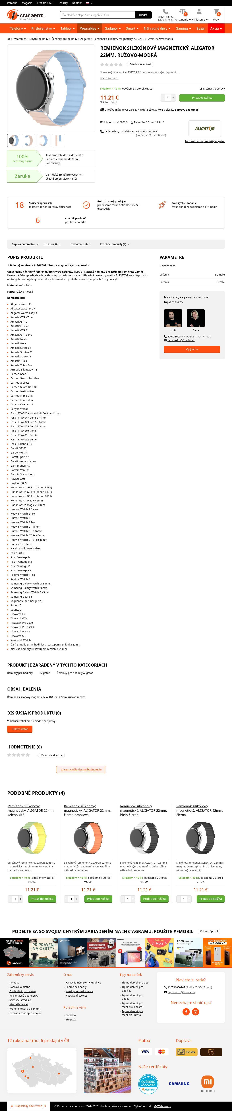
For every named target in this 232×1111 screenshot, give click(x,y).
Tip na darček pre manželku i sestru (132, 1005)
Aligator (85, 39)
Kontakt (77, 3)
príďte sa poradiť (75, 222)
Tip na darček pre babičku (132, 988)
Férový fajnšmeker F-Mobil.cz (83, 982)
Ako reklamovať (18, 1004)
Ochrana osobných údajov (25, 1013)
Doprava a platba (19, 987)
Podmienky (53, 163)
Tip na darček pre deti (135, 982)
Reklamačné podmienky (23, 995)
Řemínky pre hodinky (64, 39)
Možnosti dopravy (214, 88)
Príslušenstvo (42, 28)
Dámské (220, 274)
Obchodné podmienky (22, 991)
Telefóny (17, 28)
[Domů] (8, 39)
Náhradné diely (156, 28)
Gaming (182, 28)
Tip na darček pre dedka (132, 997)
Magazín (27, 3)
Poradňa (12, 3)
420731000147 (189, 336)
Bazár (200, 28)
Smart (131, 28)
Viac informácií (109, 78)
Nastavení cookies (76, 995)
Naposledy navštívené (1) (30, 1106)
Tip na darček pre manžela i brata (132, 1013)
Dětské (221, 282)
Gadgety (112, 28)
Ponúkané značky (76, 987)
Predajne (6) (44, 3)
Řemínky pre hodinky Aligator (75, 673)
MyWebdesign (162, 1106)
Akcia (215, 28)
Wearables (88, 28)
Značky (63, 3)
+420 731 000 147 (151, 133)
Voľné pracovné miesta (79, 991)
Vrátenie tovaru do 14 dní (24, 1008)
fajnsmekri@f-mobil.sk (181, 340)
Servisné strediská (20, 1000)
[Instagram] (195, 1011)
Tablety (66, 28)
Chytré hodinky (39, 39)
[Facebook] (186, 1011)
